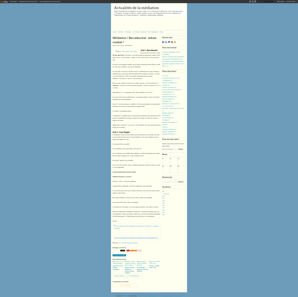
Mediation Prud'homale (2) (168, 134)
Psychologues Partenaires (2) (169, 129)
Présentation (128, 32)
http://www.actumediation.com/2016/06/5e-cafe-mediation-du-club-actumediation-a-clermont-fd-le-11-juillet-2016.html (137, 237)
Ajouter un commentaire (125, 285)
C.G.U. (158, 295)
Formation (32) (166, 85)
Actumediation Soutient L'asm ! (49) (171, 78)
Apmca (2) (164, 124)
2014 (163, 214)
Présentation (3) (166, 120)
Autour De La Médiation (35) (169, 82)
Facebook (163, 42)
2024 (163, 196)
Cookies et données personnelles (167, 295)
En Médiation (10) (166, 101)
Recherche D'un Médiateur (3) (169, 122)
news (120, 243)
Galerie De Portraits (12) (168, 99)
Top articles (140, 295)
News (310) (165, 75)
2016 (163, 210)
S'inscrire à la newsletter (119, 255)
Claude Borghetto (125, 295)
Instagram (169, 42)
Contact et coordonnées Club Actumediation (173, 56)
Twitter (166, 42)
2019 (163, 203)
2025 (163, 191)
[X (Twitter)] (253, 1)
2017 (163, 207)
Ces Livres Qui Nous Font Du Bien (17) (172, 89)
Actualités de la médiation (136, 8)
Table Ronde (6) (166, 115)
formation (124, 243)
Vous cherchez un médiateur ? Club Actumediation (145, 32)
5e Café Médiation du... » (135, 276)
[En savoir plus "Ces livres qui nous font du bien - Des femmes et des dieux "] (166, 161)
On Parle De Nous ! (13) (168, 94)
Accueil (114, 32)
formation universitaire (132, 243)
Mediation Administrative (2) (169, 131)
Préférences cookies (178, 295)
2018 (163, 205)
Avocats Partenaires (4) (167, 117)
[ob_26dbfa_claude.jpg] (127, 51)
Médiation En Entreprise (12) (169, 96)
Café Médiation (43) (167, 80)
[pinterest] (255, 1)
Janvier (165, 194)
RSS (175, 42)
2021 (163, 198)
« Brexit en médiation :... (120, 276)
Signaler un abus (152, 295)
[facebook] (250, 1)
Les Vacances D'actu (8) (168, 106)
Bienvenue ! (121, 32)
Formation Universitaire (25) (169, 87)
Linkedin (172, 42)
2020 (163, 200)
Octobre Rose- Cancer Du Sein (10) (171, 103)
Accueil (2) (165, 127)
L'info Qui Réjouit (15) (167, 92)
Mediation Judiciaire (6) (168, 113)
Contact (161, 32)
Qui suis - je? (165, 66)
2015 (163, 212)
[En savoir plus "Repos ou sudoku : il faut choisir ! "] (174, 161)
